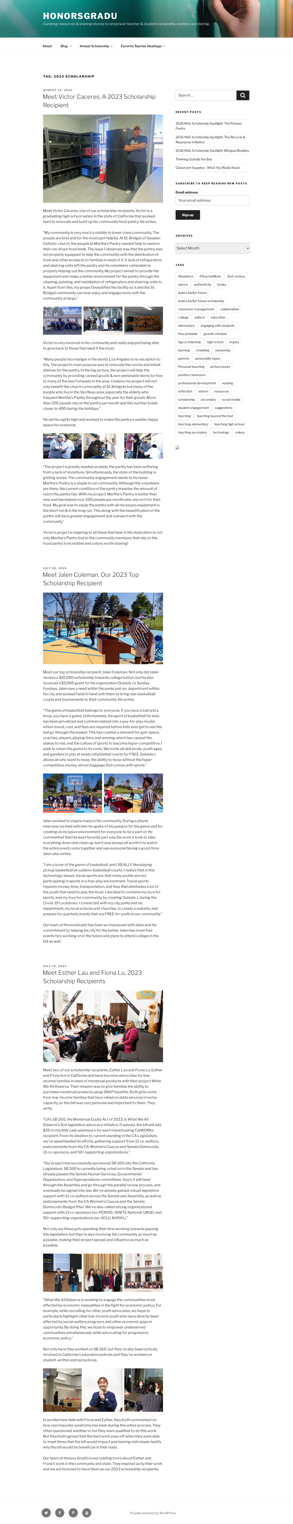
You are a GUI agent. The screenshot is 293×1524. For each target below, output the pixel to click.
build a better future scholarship (201, 301)
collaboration (229, 309)
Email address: (187, 192)
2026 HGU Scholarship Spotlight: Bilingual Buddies (212, 150)
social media (231, 399)
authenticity (202, 284)
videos (240, 432)
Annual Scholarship (94, 46)
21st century (236, 276)
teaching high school (229, 424)
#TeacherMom (210, 276)
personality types (207, 358)
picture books (220, 367)
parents (183, 358)
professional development (197, 383)
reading (227, 383)
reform (203, 391)
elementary (186, 325)
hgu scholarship (189, 342)
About (47, 46)
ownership (222, 350)
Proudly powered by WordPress (153, 1513)
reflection (185, 391)
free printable (188, 334)
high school (215, 342)
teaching (184, 416)
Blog (64, 46)
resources (221, 391)
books (221, 284)
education (218, 317)
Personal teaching (191, 367)
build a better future (192, 293)
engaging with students (218, 325)
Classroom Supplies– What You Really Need (207, 168)
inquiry (234, 342)
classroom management (196, 309)
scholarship (186, 399)
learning (184, 350)
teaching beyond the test (215, 416)
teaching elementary (193, 424)
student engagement (193, 408)
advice (183, 284)
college (183, 317)
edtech (200, 317)
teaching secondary (192, 432)
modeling (202, 350)
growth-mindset (215, 334)
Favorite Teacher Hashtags (141, 46)
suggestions (223, 408)
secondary (208, 399)
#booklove (185, 276)
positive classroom (192, 375)
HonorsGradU (80, 16)
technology (221, 432)
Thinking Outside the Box (194, 159)
